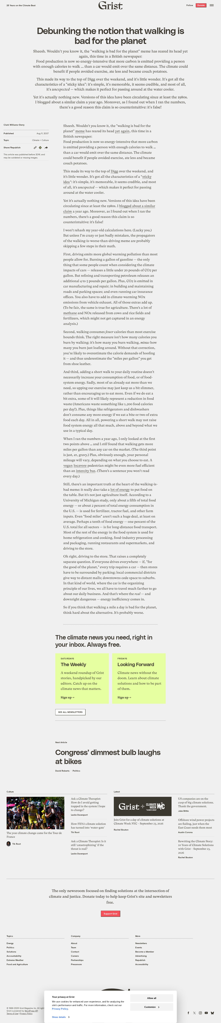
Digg (91, 79)
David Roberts (62, 770)
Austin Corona (185, 832)
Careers (75, 956)
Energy (10, 943)
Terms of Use (12, 1013)
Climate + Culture (40, 140)
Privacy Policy (26, 1013)
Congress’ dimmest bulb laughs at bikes (107, 756)
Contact (75, 951)
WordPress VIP (31, 1011)
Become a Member (144, 951)
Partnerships (77, 960)
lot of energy (120, 489)
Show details (59, 1017)
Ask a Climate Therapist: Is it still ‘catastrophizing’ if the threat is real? (88, 845)
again (83, 56)
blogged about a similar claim (61, 102)
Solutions (11, 951)
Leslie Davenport (79, 814)
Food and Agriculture (17, 964)
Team (73, 947)
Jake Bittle (183, 811)
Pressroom (76, 964)
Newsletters (141, 943)
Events (138, 947)
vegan (68, 465)
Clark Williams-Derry (14, 124)
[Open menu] (211, 5)
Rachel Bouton (121, 829)
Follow (189, 5)
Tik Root (16, 844)
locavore (80, 465)
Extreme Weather (15, 960)
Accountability (14, 956)
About (74, 943)
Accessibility (141, 964)
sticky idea (75, 84)
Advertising (141, 956)
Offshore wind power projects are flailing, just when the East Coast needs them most (196, 823)
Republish (140, 960)
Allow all (151, 998)
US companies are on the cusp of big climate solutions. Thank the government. (196, 802)
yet (185, 51)
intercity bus (85, 471)
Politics (76, 770)
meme (146, 51)
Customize (150, 1007)
